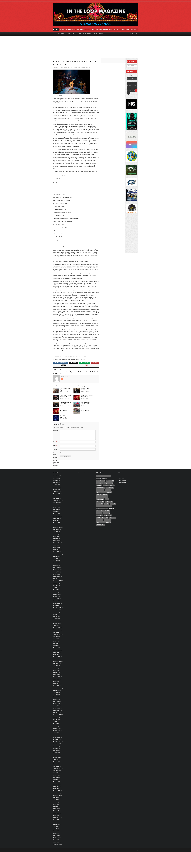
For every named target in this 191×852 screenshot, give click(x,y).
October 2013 (56, 819)
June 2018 (55, 694)
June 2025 (55, 507)
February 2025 (56, 516)
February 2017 (56, 730)
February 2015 (56, 784)
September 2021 (57, 607)
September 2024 (57, 527)
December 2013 (56, 815)
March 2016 (56, 755)
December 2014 (56, 788)
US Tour (108, 522)
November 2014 (56, 790)
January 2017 (56, 732)
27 (134, 90)
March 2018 (56, 701)
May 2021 (55, 616)
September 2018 (57, 688)
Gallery (136, 850)
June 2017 (55, 721)
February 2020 (56, 650)
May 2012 (55, 839)
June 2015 (55, 775)
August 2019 (56, 663)
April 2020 (55, 645)
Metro (106, 503)
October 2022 (56, 578)
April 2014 (55, 806)
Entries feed (121, 478)
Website (55, 449)
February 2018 (56, 703)
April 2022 (55, 592)
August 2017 (56, 717)
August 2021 (56, 609)
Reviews (86, 67)
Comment (56, 430)
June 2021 (55, 614)
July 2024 (55, 531)
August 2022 (56, 583)
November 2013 (56, 817)
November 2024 (56, 522)
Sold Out (99, 513)
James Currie (63, 67)
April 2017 (55, 726)
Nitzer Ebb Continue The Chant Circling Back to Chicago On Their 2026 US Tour (82, 29)
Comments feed (122, 480)
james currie (100, 499)
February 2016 (56, 757)
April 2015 (55, 779)
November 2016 (56, 737)
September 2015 (57, 768)
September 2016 (57, 741)
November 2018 (56, 683)
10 (129, 85)
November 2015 (56, 764)
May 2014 (55, 804)
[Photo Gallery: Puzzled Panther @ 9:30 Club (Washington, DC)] (56, 397)
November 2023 (56, 549)
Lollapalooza (108, 501)
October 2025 (56, 498)
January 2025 (56, 518)
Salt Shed (106, 510)
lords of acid (100, 503)
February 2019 (56, 676)
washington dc (100, 524)
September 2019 (57, 661)
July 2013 (55, 826)
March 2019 (56, 674)
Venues (128, 850)
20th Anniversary (101, 476)
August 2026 (56, 475)
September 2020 (57, 634)
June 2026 (55, 480)
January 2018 (56, 705)
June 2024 (55, 534)
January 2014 (56, 813)
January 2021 (56, 625)
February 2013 (56, 837)
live (107, 499)
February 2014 (56, 810)
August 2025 (56, 502)
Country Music (100, 490)
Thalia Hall (100, 515)
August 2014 (56, 797)
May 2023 (55, 563)
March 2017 (56, 728)
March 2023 (56, 567)
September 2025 (57, 500)
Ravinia (105, 508)
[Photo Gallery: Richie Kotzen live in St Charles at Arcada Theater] (56, 418)
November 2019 (56, 656)
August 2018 (56, 690)
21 (135, 88)
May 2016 (55, 750)
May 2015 (55, 777)
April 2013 (55, 833)
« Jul (128, 94)
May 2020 (55, 643)
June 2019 (55, 668)
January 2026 (56, 491)
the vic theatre (107, 515)
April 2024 (55, 538)
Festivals (118, 850)
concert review (110, 487)
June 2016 (55, 748)
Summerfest (106, 513)
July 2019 (55, 665)
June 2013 (55, 828)
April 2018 (55, 699)
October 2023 (56, 551)
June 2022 (55, 587)
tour (106, 517)
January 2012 (56, 842)
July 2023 (55, 558)
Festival (107, 490)
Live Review (100, 501)
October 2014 (56, 793)
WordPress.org (122, 482)
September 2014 (57, 795)
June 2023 (55, 560)
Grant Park (99, 492)
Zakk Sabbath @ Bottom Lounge (62, 370)
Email (55, 445)
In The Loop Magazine (102, 496)
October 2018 (56, 685)
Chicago (100, 483)
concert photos (101, 487)
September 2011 (57, 844)
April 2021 (55, 618)
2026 (104, 478)
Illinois (99, 494)
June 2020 (55, 641)
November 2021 (56, 603)
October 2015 (56, 766)
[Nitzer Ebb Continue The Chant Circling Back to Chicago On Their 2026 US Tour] (56, 404)
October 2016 (56, 739)
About (132, 850)
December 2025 (56, 493)
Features (75, 67)
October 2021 (56, 605)
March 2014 (56, 808)
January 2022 (56, 598)
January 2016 (56, 759)
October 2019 (56, 659)
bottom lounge (110, 480)
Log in (120, 475)
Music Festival (100, 506)
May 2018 (55, 697)
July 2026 (55, 478)
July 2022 (55, 585)
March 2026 (56, 487)
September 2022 (57, 580)
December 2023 (56, 547)
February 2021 (56, 623)
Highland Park (108, 492)
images (105, 494)
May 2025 (55, 509)
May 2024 (55, 536)
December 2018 (56, 681)
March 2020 (56, 647)
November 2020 (56, 630)
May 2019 (55, 670)
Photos (99, 508)
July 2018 (55, 692)
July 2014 (55, 799)
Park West (108, 506)
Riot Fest (99, 510)
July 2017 (55, 719)
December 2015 (56, 761)
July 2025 (55, 504)
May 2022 (55, 589)
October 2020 (56, 632)
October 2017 (56, 712)
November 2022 (56, 576)
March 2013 (56, 835)
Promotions (123, 850)
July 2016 (55, 746)
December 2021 (56, 601)
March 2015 (56, 781)
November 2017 (56, 710)
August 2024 (56, 529)
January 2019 (56, 679)
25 (130, 90)
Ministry (112, 503)
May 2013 (55, 831)
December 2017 (56, 708)
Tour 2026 (107, 520)
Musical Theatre (80, 67)
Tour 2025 (100, 520)
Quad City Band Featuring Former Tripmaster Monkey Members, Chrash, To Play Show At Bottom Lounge (75, 372)
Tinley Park (100, 517)
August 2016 (56, 743)
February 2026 (56, 489)
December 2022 (56, 574)
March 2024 (56, 540)
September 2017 (57, 714)
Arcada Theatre (101, 480)
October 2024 (56, 525)
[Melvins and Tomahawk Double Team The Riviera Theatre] (76, 411)
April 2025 (55, 511)
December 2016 (56, 735)
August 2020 (56, 636)
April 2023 (55, 565)
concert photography (108, 485)
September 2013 (57, 822)
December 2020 (56, 627)
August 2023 (56, 556)
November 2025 (56, 496)
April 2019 (55, 672)
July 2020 (55, 638)
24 (129, 90)
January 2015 (56, 786)
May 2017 (55, 723)
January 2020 (56, 652)
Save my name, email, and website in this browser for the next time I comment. (56, 459)
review (111, 508)
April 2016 (55, 752)
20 (134, 88)
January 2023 (56, 571)
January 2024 (56, 545)
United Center (100, 522)
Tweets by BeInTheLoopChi (80, 472)
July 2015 (55, 772)
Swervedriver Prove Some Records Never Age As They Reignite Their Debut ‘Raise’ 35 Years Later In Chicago (122, 29)
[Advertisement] (95, 47)
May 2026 (55, 482)
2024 (109, 476)
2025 (99, 478)
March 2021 (56, 621)
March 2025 (56, 513)
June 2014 (55, 801)
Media (114, 850)
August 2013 (56, 824)
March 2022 (56, 594)
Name (55, 441)
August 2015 (56, 770)
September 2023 (57, 554)
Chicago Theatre (108, 483)
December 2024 (56, 520)
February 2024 (56, 542)
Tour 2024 (112, 517)
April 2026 (55, 484)
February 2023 (56, 569)
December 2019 (56, 654)
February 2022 (56, 596)
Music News (70, 67)
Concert (99, 485)
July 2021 (55, 612)
